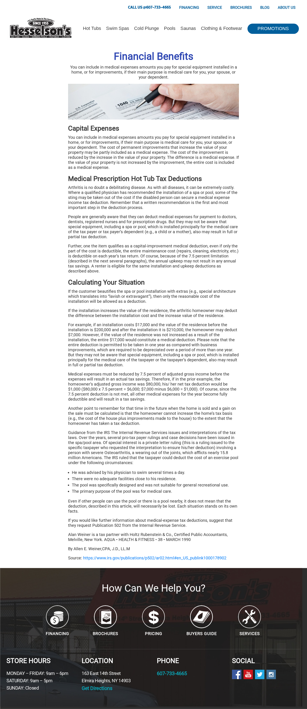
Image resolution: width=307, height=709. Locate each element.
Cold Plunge (146, 28)
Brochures (241, 7)
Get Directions (97, 688)
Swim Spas (117, 28)
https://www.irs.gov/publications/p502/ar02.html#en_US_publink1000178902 (154, 557)
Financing (189, 7)
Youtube (248, 674)
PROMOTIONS (273, 28)
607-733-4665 (172, 673)
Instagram (271, 674)
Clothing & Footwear (221, 28)
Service (214, 7)
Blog (264, 7)
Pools (169, 28)
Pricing (153, 633)
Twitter (259, 674)
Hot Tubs (92, 28)
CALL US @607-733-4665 (149, 7)
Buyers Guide (201, 633)
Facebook (236, 674)
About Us (287, 7)
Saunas (188, 28)
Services (250, 633)
